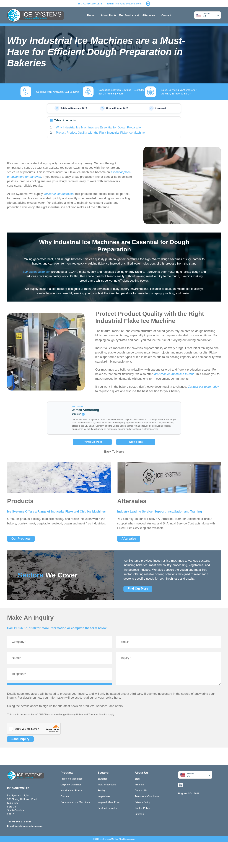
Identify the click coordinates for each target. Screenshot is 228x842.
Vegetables (104, 796)
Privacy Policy (75, 714)
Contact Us (141, 790)
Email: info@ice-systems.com (25, 826)
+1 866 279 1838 (90, 3)
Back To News (114, 451)
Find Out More (138, 588)
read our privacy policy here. (102, 697)
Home (90, 15)
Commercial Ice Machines (75, 802)
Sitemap (139, 813)
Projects (139, 784)
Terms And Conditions (147, 796)
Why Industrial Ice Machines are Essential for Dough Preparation (99, 127)
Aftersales (148, 15)
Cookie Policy (142, 808)
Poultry (101, 790)
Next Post (136, 442)
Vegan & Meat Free (109, 802)
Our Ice (65, 796)
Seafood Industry (107, 808)
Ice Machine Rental (71, 790)
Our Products (127, 15)
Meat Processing (107, 784)
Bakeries (102, 778)
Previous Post (92, 442)
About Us (107, 15)
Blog (137, 778)
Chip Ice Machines (71, 784)
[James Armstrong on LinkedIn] (83, 414)
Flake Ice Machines (71, 778)
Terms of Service (98, 714)
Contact (166, 15)
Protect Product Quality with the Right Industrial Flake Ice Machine (100, 132)
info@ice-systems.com (128, 3)
